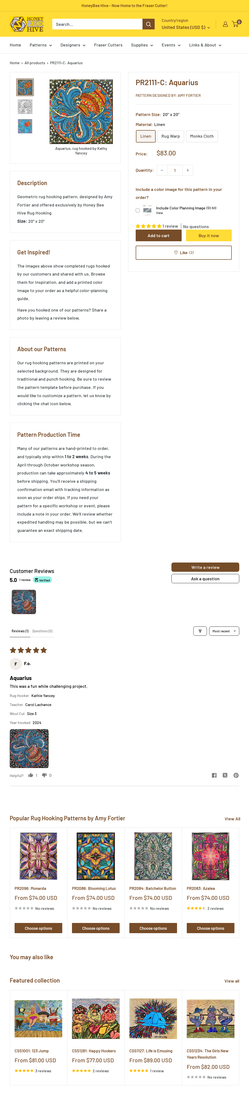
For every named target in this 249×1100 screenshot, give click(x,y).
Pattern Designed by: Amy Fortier (168, 95)
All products (35, 62)
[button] (149, 226)
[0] (235, 24)
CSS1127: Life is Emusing (150, 1050)
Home (15, 44)
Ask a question (205, 578)
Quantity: (145, 170)
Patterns (38, 44)
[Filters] (200, 631)
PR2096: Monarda (30, 888)
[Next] (239, 883)
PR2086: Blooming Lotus (94, 888)
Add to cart (158, 235)
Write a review (205, 567)
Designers (70, 44)
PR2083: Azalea (201, 888)
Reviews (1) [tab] (20, 631)
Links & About (202, 44)
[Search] (148, 24)
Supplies (139, 44)
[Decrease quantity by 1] (162, 170)
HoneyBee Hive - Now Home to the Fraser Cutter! (124, 5)
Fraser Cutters (108, 44)
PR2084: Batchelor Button (152, 888)
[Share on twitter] (225, 775)
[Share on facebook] (214, 775)
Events (168, 44)
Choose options (38, 928)
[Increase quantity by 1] (188, 170)
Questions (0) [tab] (42, 631)
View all (232, 981)
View (159, 213)
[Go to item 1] (24, 602)
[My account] (225, 24)
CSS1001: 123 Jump (32, 1050)
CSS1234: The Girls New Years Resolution (208, 1053)
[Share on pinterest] (236, 775)
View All (232, 818)
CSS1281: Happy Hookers (94, 1050)
